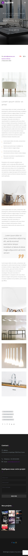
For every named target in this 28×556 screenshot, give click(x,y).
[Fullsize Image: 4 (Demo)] (14, 299)
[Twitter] (5, 424)
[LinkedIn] (11, 424)
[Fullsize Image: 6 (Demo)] (14, 384)
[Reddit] (14, 424)
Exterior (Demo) (6, 58)
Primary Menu (25, 2)
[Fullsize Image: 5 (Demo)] (14, 355)
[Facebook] (2, 424)
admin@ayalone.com (9, 56)
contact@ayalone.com (14, 461)
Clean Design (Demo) (8, 414)
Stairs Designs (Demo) (8, 419)
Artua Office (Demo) (8, 411)
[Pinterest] (7, 424)
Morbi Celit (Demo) (8, 417)
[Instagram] (16, 542)
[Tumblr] (9, 424)
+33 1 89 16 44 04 (14, 459)
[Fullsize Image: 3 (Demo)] (14, 327)
